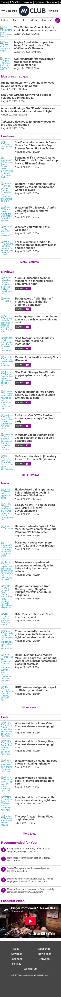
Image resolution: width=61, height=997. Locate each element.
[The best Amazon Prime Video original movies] (7, 821)
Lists (5, 717)
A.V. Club (15, 2)
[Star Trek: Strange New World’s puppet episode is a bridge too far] (7, 378)
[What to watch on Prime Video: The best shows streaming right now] (7, 729)
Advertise (16, 954)
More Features (29, 262)
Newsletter (53, 10)
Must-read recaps (14, 76)
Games (46, 20)
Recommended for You (19, 842)
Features (8, 136)
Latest (4, 20)
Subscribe (11, 10)
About (16, 949)
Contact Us (30, 969)
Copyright (44, 959)
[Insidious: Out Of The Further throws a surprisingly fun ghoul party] (7, 421)
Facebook (17, 959)
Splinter (39, 2)
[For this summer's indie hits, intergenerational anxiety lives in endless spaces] (7, 248)
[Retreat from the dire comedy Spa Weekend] (7, 361)
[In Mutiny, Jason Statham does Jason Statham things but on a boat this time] (7, 442)
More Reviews (30, 474)
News (5, 483)
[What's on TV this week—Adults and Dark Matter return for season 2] (7, 213)
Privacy (16, 964)
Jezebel (28, 2)
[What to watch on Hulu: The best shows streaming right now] (7, 765)
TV (14, 20)
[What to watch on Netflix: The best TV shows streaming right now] (7, 784)
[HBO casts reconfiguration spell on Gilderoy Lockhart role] (7, 693)
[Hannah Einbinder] (7, 531)
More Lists (29, 833)
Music (34, 20)
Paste (4, 2)
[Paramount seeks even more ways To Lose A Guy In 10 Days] (7, 549)
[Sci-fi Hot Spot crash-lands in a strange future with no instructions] (7, 344)
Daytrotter (52, 2)
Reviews (7, 272)
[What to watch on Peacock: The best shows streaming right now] (7, 803)
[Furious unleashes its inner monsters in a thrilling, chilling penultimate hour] (7, 285)
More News (29, 707)
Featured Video (13, 901)
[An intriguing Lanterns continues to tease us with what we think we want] (7, 323)
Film (23, 20)
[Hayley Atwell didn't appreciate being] (7, 494)
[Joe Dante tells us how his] (7, 147)
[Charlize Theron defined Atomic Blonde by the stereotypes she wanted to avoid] (7, 192)
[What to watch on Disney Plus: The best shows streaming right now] (7, 747)
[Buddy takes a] (7, 304)
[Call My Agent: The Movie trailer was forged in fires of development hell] (7, 512)
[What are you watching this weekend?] (7, 231)
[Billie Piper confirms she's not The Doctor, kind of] (7, 619)
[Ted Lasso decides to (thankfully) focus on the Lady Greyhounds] (7, 462)
